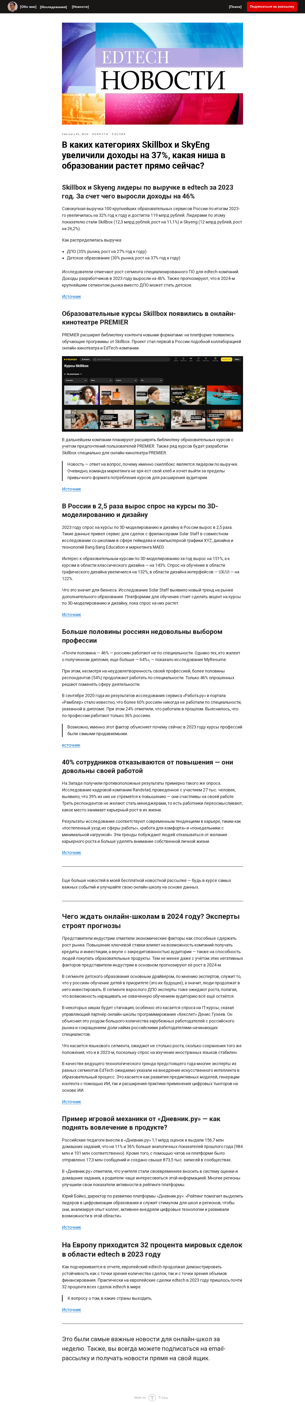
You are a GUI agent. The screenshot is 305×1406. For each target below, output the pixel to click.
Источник (71, 296)
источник (71, 745)
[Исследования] (53, 7)
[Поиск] (235, 7)
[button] (272, 7)
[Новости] (80, 7)
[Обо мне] (28, 7)
